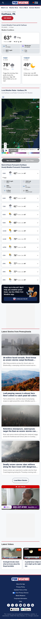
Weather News (13, 7)
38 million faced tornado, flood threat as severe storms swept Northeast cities (19, 360)
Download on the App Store (14, 609)
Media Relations (20, 595)
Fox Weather (20, 2)
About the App (20, 584)
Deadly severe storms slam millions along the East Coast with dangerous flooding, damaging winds (19, 466)
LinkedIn (24, 605)
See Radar (7, 18)
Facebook (8, 605)
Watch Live (4, 7)
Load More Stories (20, 480)
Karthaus (9, 12)
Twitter (12, 605)
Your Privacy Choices (22, 592)
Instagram (16, 605)
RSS (32, 605)
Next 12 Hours (11, 160)
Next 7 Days (30, 160)
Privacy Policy (20, 587)
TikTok (28, 605)
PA (5, 12)
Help (20, 601)
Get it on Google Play (26, 609)
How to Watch (23, 7)
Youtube (20, 605)
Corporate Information (20, 598)
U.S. (3, 12)
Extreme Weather (34, 7)
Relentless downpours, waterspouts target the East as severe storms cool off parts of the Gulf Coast (19, 431)
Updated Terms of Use (20, 590)
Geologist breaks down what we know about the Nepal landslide (11, 564)
